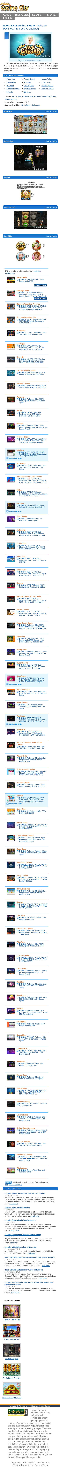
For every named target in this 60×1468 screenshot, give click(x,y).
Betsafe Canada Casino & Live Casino (29, 743)
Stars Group (26, 105)
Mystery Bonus (30, 89)
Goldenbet (21, 331)
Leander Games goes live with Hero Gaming (23, 1235)
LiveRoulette (22, 1048)
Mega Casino (22, 277)
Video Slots (46, 82)
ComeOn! (20, 357)
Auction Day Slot (11, 1359)
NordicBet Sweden (24, 1155)
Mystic (14, 96)
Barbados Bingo (23, 889)
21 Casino (21, 530)
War (19, 96)
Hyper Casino (22, 663)
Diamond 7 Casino (24, 862)
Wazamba (21, 636)
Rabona (20, 583)
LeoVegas (21, 344)
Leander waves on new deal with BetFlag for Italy (25, 1193)
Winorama (21, 1062)
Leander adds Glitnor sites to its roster (20, 1247)
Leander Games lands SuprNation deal (20, 1220)
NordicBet (21, 464)
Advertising (23, 1406)
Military (7, 99)
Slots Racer (21, 995)
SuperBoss (21, 849)
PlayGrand (21, 716)
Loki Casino (21, 969)
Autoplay (27, 82)
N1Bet (19, 410)
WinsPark (21, 942)
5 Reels (10, 92)
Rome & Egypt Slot (11, 1339)
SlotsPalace (22, 676)
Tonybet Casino (23, 437)
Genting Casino (23, 291)
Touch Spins (22, 1088)
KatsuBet (20, 503)
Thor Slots (21, 915)
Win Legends (22, 1168)
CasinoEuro (21, 570)
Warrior (14, 99)
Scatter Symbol (47, 86)
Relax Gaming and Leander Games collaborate (24, 1270)
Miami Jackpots (23, 783)
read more (13, 1204)
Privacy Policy (41, 1465)
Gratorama (21, 1022)
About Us (13, 1406)
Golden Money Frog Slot (11, 1398)
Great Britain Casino (25, 836)
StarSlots (20, 982)
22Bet (19, 490)
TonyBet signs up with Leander (17, 1208)
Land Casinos (46, 1406)
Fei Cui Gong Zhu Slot (12, 1378)
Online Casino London (26, 769)
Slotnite (20, 902)
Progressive (11, 79)
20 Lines (27, 92)
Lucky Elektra (22, 1115)
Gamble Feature (13, 89)
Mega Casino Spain (24, 623)
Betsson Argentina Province (28, 304)
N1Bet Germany (23, 1102)
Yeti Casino (21, 543)
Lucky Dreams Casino (26, 370)
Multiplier (10, 86)
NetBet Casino (23, 610)
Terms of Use (27, 1465)
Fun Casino (21, 557)
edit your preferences (13, 1185)
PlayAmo (20, 397)
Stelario (20, 1009)
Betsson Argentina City (26, 317)
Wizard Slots (22, 756)
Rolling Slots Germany (26, 1128)
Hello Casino (22, 822)
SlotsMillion (21, 1035)
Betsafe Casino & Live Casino (29, 596)
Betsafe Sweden (23, 1141)
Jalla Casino (22, 517)
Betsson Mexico (23, 689)
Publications (34, 1406)
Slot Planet (21, 729)
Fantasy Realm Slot (12, 1320)
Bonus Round (29, 79)
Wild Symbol (29, 86)
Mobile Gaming (48, 89)
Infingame (36, 105)
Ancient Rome (27, 96)
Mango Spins (22, 1075)
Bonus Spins (47, 79)
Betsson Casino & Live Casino (29, 477)
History (53, 96)
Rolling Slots (22, 650)
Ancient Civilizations (42, 96)
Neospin (20, 424)
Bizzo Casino (22, 703)
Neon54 (20, 796)
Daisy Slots (21, 809)
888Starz (20, 450)
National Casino (23, 384)
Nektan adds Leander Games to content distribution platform (30, 1257)
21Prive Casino (23, 955)
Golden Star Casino (25, 929)
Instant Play (11, 82)
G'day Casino (22, 876)
